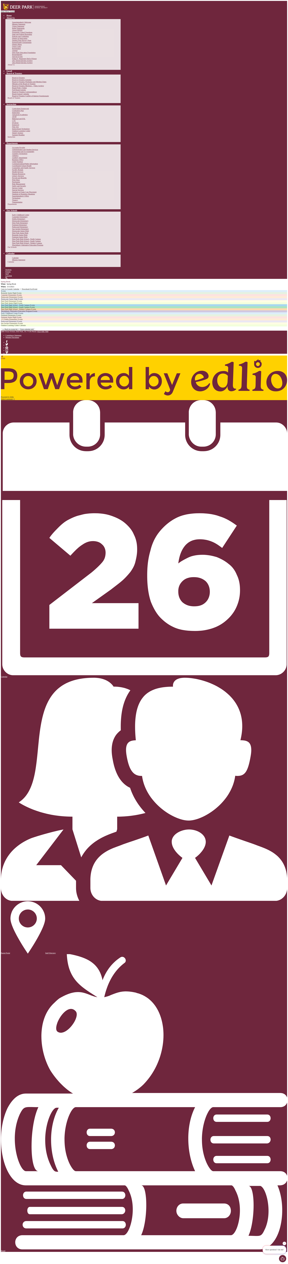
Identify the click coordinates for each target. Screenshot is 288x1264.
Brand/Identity (17, 55)
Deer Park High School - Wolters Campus (27, 243)
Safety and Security (19, 186)
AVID (14, 117)
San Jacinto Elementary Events (12, 323)
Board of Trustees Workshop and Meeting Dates (29, 82)
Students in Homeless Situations (23, 194)
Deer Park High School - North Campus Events (18, 305)
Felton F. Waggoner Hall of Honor (24, 59)
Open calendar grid (27, 329)
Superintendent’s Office (20, 196)
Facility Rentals (17, 170)
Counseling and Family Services (23, 168)
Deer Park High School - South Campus (26, 241)
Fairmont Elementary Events (11, 315)
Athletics (15, 156)
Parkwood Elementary (20, 227)
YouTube (6, 347)
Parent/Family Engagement (21, 42)
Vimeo (6, 352)
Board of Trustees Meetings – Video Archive (28, 86)
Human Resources (18, 174)
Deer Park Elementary (20, 223)
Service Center (17, 188)
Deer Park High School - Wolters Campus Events (18, 309)
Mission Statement (18, 24)
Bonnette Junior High (19, 235)
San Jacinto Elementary (20, 229)
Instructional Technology (21, 129)
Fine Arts (15, 127)
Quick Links (16, 46)
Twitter (6, 344)
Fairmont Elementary (19, 225)
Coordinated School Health (22, 166)
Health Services (17, 172)
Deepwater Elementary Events (11, 297)
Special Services (18, 190)
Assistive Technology (19, 154)
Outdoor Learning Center (21, 131)
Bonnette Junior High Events (11, 293)
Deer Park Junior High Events (11, 303)
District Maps (17, 44)
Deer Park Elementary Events (11, 301)
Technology (16, 198)
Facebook (6, 341)
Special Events (17, 57)
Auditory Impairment (19, 158)
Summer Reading (18, 135)
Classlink (8, 276)
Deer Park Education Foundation (24, 53)
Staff (7, 274)
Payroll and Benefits (19, 178)
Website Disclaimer (12, 337)
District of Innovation (19, 38)
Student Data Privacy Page (21, 40)
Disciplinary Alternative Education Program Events (19, 311)
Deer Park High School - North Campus (26, 239)
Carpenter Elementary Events (11, 295)
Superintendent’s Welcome (21, 22)
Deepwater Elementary (20, 221)
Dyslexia (15, 123)
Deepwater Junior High (20, 231)
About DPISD (17, 30)
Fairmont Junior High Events (11, 317)
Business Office (17, 160)
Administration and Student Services (25, 150)
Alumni (15, 51)
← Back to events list (10, 329)
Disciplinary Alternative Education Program (27, 245)
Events (3, 291)
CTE (14, 121)
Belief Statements (18, 28)
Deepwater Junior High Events (12, 299)
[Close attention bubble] (284, 1243)
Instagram (6, 349)
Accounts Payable (18, 148)
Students (8, 270)
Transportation (17, 202)
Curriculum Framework (20, 109)
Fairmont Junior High (19, 237)
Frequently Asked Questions (22, 32)
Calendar (15, 258)
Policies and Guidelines (20, 36)
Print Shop (16, 180)
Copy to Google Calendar (10, 289)
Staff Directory (50, 953)
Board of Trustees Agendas (21, 80)
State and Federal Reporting (22, 34)
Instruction (16, 113)
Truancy (15, 200)
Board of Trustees (18, 78)
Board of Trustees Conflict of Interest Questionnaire (30, 96)
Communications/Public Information (25, 164)
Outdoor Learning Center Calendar (13, 325)
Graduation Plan (18, 111)
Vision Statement (18, 26)
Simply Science (17, 133)
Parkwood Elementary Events (11, 321)
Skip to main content (8, 2)
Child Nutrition (17, 162)
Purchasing (16, 182)
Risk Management (18, 184)
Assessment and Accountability (23, 152)
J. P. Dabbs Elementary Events (12, 319)
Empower (15, 125)
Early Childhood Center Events (12, 313)
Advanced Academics (20, 115)
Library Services (18, 176)
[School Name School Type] (26, 7)
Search (6, 278)
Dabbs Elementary (18, 219)
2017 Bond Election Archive (22, 61)
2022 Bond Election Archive (22, 63)
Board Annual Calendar (20, 94)
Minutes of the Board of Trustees (23, 84)
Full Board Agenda (19, 90)
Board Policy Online (19, 88)
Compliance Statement (13, 335)
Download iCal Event (29, 289)
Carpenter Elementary (20, 217)
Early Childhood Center (20, 215)
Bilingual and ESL (18, 119)
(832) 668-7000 (42, 332)
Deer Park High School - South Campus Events (18, 307)
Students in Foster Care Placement (24, 192)
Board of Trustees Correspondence (24, 92)
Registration (16, 49)
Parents (8, 272)
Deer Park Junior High (20, 233)
